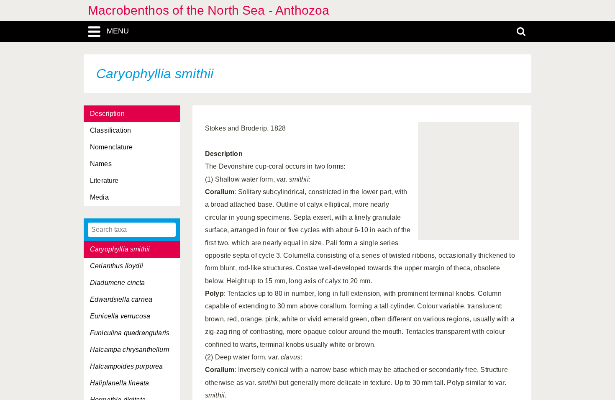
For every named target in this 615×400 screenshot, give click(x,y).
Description (107, 113)
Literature (104, 180)
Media (99, 197)
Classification (110, 130)
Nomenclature (111, 147)
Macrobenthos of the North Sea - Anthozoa (208, 10)
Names (101, 163)
